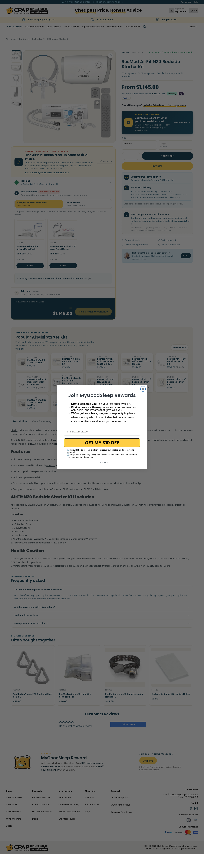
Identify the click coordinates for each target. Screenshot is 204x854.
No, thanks (102, 462)
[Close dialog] (143, 388)
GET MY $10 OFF (102, 442)
